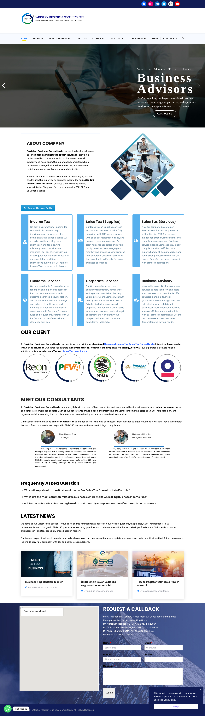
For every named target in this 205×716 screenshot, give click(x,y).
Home (24, 38)
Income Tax (40, 221)
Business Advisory (157, 281)
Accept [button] (176, 706)
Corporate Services (102, 281)
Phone (107, 654)
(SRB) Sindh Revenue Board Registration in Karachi (98, 583)
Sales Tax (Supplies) (103, 221)
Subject (149, 654)
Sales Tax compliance (75, 351)
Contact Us (170, 38)
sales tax (72, 538)
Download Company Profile (40, 208)
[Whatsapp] (8, 709)
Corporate (99, 38)
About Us (37, 38)
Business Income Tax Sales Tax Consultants (129, 344)
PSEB (166, 523)
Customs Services (45, 281)
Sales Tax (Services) (159, 221)
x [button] (200, 689)
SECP (29, 190)
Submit (109, 692)
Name (107, 643)
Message (109, 666)
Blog (155, 38)
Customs (81, 38)
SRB (72, 425)
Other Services (138, 38)
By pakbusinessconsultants (42, 587)
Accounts (117, 38)
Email (148, 643)
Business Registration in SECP (44, 582)
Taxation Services (60, 38)
